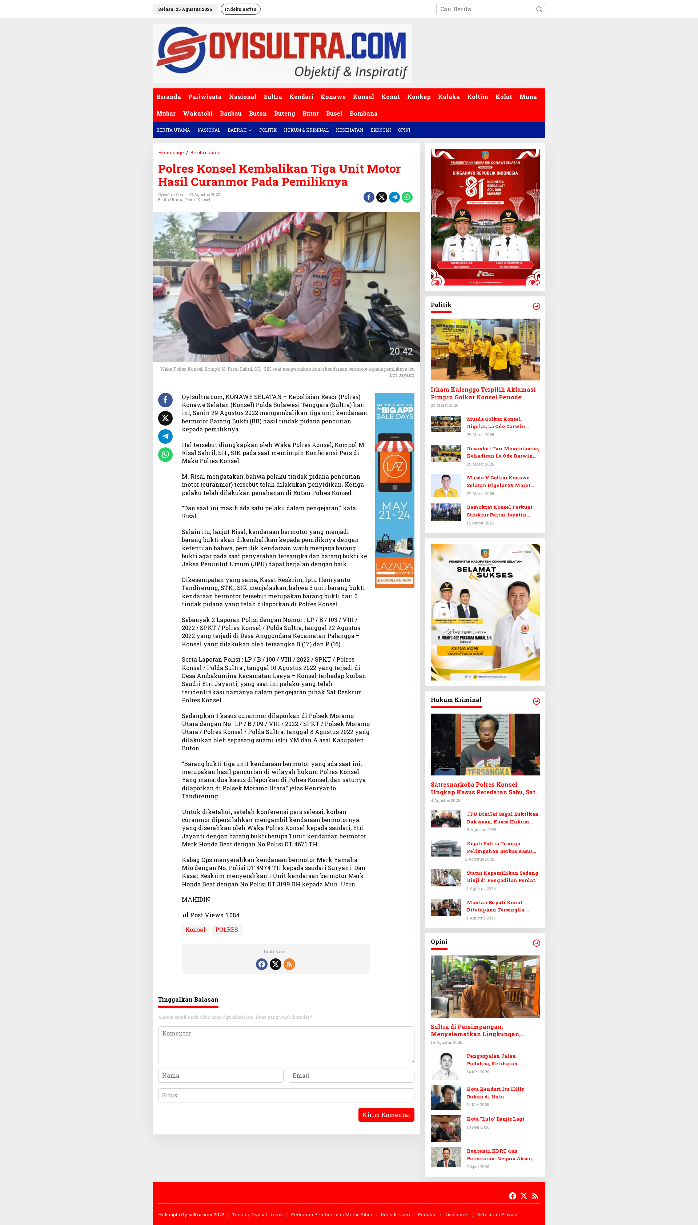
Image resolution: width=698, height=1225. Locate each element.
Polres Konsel (197, 199)
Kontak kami (395, 1214)
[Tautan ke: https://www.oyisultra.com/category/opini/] (536, 943)
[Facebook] (262, 964)
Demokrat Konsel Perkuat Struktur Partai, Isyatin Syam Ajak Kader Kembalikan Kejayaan (500, 511)
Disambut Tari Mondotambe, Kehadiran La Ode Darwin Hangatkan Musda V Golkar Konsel (503, 452)
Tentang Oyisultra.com (257, 1214)
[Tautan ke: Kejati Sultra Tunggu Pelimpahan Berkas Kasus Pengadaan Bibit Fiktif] (446, 847)
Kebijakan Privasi (497, 1214)
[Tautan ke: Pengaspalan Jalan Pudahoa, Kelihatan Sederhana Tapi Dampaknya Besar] (446, 1065)
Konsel (195, 929)
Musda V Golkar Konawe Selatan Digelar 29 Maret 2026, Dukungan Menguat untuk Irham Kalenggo (500, 481)
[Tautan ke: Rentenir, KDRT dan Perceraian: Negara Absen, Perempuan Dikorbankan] (446, 1156)
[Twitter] (275, 964)
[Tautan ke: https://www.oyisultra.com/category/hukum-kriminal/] (536, 701)
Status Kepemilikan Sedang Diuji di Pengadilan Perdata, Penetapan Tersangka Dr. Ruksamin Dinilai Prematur (503, 877)
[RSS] (289, 964)
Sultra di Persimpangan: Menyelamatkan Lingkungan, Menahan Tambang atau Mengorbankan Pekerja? (476, 1030)
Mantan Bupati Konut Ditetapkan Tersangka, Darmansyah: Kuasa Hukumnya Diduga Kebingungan (496, 906)
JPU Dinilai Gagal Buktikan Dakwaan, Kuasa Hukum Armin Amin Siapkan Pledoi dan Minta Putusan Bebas (503, 818)
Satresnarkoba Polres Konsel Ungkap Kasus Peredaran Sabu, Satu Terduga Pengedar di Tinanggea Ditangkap (485, 788)
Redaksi (427, 1214)
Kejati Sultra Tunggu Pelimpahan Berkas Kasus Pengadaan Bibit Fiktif (500, 847)
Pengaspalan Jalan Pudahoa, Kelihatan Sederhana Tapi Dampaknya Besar (503, 1060)
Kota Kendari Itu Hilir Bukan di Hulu (495, 1093)
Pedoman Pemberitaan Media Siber (332, 1214)
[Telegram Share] (394, 197)
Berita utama (171, 199)
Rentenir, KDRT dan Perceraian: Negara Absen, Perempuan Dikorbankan (500, 1155)
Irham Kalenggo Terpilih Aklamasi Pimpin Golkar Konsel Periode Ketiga (483, 393)
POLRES (226, 929)
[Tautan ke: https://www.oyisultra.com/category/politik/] (536, 306)
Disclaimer (456, 1214)
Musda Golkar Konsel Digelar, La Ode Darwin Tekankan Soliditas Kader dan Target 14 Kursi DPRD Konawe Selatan (500, 423)
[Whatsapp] (407, 197)
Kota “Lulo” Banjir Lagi (496, 1119)
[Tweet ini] (381, 197)
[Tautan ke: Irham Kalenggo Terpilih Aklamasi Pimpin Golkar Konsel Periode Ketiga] (485, 349)
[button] (539, 9)
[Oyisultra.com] (282, 52)
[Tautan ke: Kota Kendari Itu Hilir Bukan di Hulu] (446, 1097)
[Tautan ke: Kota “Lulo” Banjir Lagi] (446, 1128)
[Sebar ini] (369, 197)
